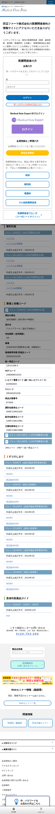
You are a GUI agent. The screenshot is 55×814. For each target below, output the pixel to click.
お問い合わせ (7, 775)
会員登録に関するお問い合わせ (15, 780)
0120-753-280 (27, 633)
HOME (13, 812)
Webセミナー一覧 (27, 703)
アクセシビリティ (9, 795)
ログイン (41, 812)
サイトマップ (7, 771)
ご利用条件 (6, 790)
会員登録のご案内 (9, 761)
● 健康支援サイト (9, 749)
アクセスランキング (10, 766)
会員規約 (5, 785)
